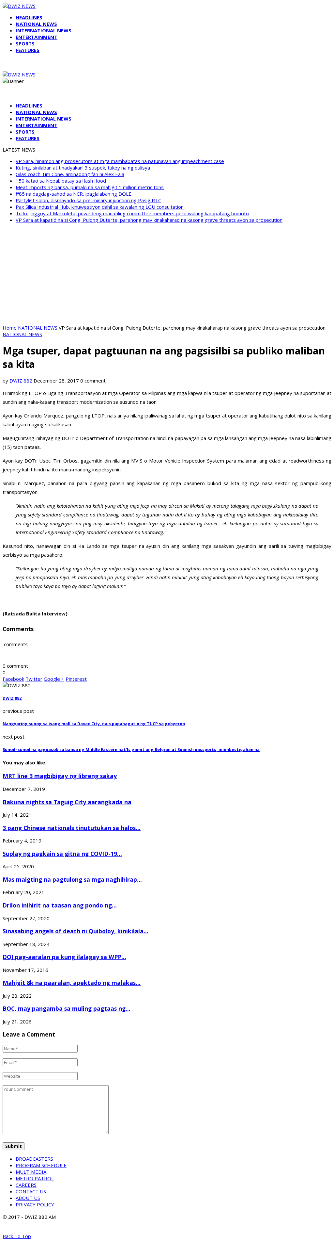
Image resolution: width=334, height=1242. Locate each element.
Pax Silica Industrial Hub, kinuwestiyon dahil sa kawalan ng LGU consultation (100, 207)
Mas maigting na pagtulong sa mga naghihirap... (72, 879)
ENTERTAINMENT (36, 37)
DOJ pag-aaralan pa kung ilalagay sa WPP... (64, 957)
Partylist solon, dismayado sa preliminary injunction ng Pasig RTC (88, 200)
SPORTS (25, 43)
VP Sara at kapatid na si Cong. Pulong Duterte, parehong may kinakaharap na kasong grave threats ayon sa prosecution (149, 220)
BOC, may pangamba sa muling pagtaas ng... (66, 1008)
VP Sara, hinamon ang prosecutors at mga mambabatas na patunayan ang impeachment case (120, 161)
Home (10, 327)
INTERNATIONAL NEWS (43, 30)
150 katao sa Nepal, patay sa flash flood (61, 180)
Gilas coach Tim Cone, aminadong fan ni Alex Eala (70, 174)
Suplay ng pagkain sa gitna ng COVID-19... (62, 854)
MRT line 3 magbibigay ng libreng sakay (60, 776)
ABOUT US (28, 1198)
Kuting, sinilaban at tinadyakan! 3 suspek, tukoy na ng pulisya (83, 167)
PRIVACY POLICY (35, 1204)
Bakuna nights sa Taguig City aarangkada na (67, 802)
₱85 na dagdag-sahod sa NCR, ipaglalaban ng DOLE (73, 193)
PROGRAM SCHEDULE (41, 1165)
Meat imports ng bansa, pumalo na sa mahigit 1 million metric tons (90, 187)
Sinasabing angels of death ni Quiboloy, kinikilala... (75, 931)
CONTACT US (31, 1191)
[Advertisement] (167, 273)
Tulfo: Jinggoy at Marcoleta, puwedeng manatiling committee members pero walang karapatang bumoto (132, 213)
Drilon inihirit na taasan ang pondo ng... (60, 905)
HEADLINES (29, 17)
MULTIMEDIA (31, 1171)
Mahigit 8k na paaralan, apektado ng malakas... (72, 983)
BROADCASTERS (34, 1158)
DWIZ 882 (20, 380)
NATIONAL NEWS (36, 24)
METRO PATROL (35, 1178)
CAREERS (26, 1185)
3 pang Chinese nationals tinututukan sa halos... (72, 828)
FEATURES (27, 50)
